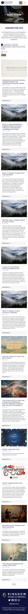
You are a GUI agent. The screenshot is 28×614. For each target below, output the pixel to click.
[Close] (25, 2)
